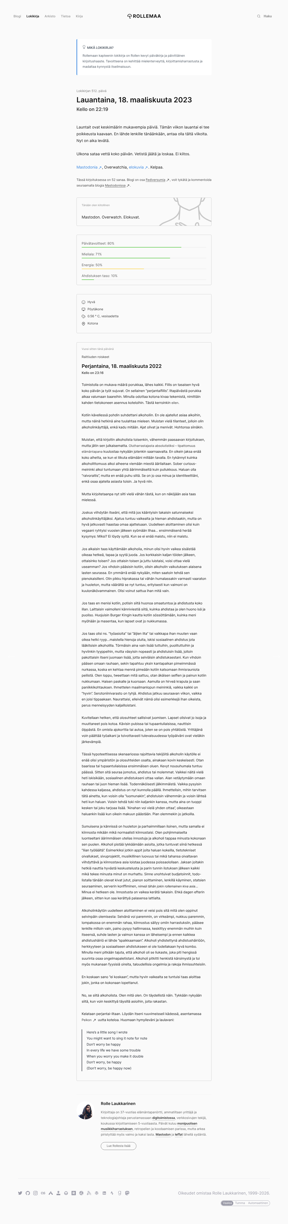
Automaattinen (258, 1203)
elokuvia (136, 167)
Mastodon (163, 1134)
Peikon (87, 1020)
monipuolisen (187, 1123)
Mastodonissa (115, 185)
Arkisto (50, 16)
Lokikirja (33, 16)
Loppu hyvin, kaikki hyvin (12, 656)
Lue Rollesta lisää (118, 1146)
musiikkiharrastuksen (117, 1129)
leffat (179, 1134)
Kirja (79, 16)
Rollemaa (147, 16)
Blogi (17, 16)
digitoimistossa (163, 1118)
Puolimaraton (275, 656)
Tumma (240, 1203)
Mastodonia (87, 167)
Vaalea (227, 1203)
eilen (174, 403)
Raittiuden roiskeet (95, 357)
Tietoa (66, 16)
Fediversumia (155, 180)
